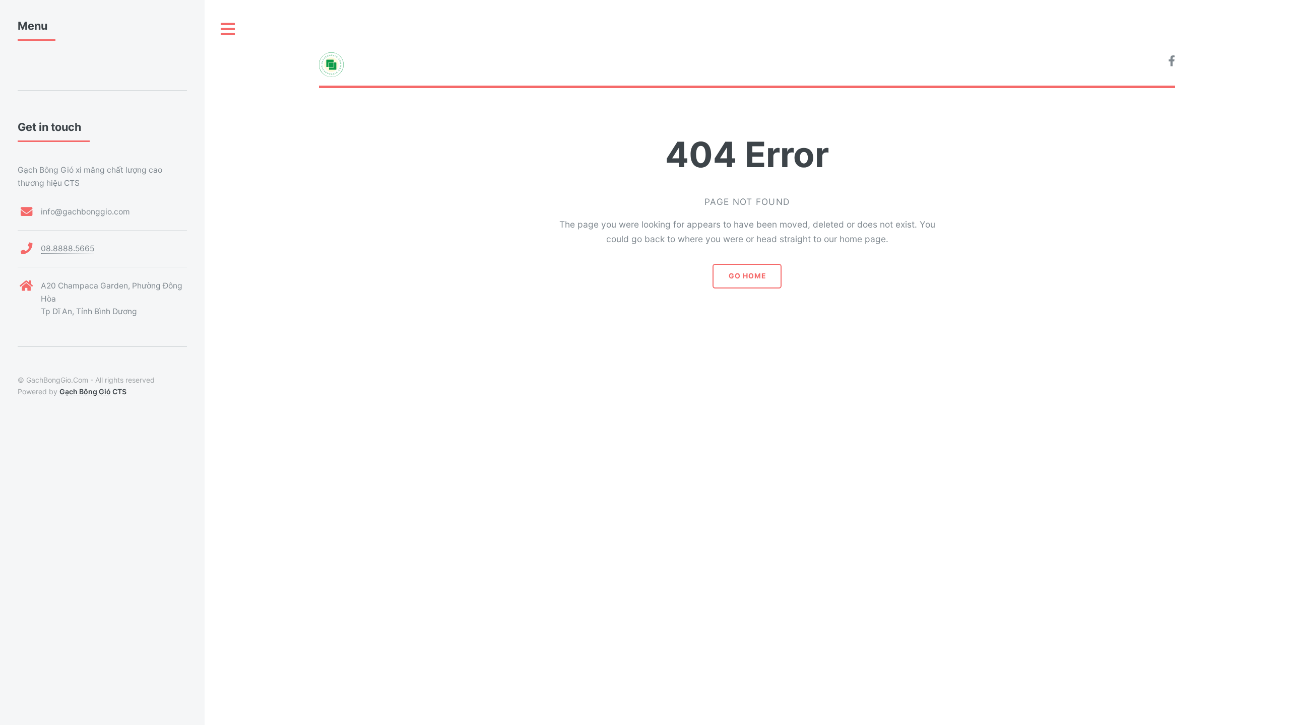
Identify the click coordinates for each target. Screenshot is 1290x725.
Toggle (228, 29)
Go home (747, 276)
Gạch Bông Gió (85, 391)
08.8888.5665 (67, 248)
